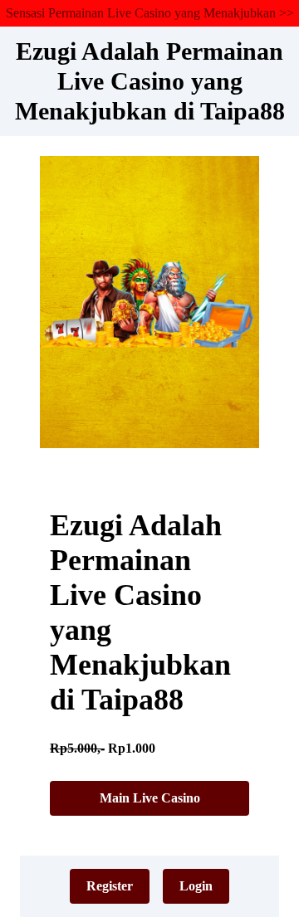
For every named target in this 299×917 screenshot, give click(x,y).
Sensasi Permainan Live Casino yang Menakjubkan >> (150, 13)
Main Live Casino (150, 798)
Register (109, 886)
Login (196, 886)
